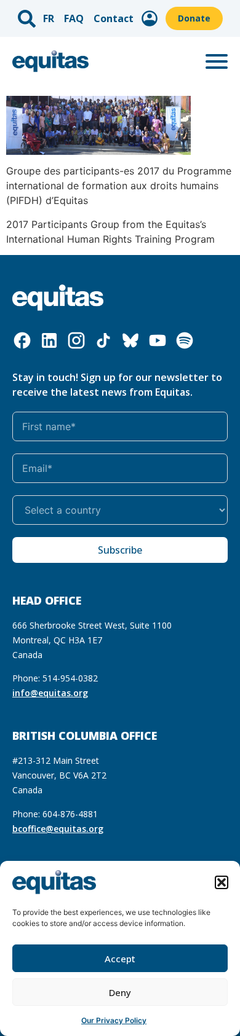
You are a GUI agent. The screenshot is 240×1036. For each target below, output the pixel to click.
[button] (221, 882)
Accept (120, 958)
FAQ (74, 18)
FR (48, 18)
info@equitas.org (50, 693)
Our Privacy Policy (113, 1020)
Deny (120, 992)
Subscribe (120, 550)
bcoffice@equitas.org (57, 828)
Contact (114, 18)
